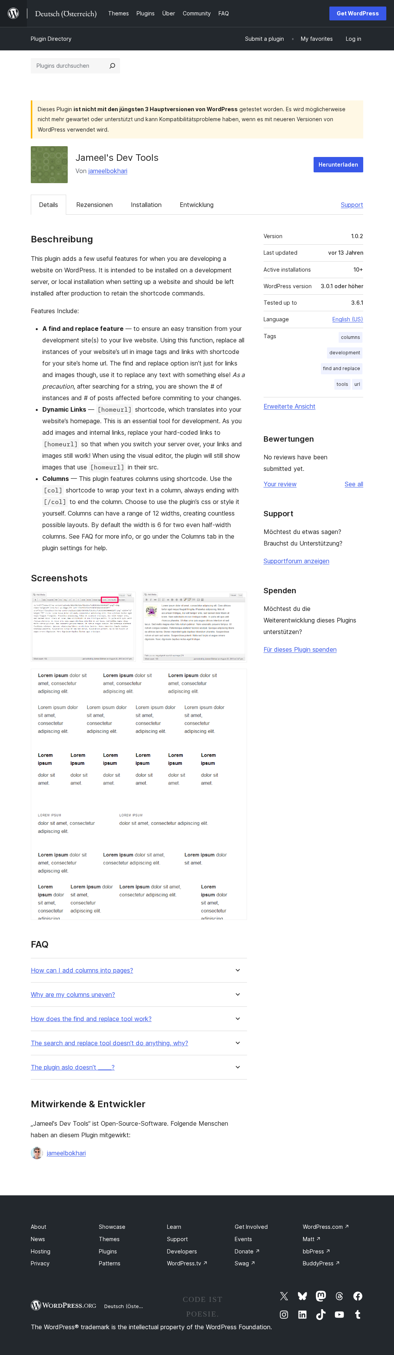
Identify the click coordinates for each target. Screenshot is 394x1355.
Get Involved (251, 1226)
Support (352, 205)
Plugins (108, 1251)
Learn (174, 1226)
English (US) (347, 319)
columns (350, 337)
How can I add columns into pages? (82, 970)
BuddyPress (321, 1263)
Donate (247, 1251)
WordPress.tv (187, 1263)
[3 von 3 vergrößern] (236, 679)
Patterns (109, 1263)
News (38, 1239)
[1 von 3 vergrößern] (125, 602)
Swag (245, 1263)
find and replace (341, 368)
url (357, 384)
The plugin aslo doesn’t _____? (73, 1067)
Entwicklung (197, 205)
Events (243, 1239)
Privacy (40, 1263)
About (38, 1226)
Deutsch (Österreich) (129, 1306)
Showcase (112, 1226)
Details (48, 205)
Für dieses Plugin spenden (300, 649)
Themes (109, 1239)
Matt (312, 1239)
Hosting (40, 1251)
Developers (182, 1251)
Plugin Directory (51, 38)
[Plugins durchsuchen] (112, 65)
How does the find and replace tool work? (91, 1019)
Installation (146, 205)
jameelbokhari (107, 171)
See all (354, 484)
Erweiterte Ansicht (290, 406)
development (344, 352)
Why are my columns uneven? (73, 994)
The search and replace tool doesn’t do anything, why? (109, 1043)
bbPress (317, 1251)
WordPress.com (326, 1226)
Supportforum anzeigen (296, 561)
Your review (280, 484)
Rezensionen (94, 205)
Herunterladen (338, 164)
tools (342, 384)
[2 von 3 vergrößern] (236, 602)
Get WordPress (358, 13)
